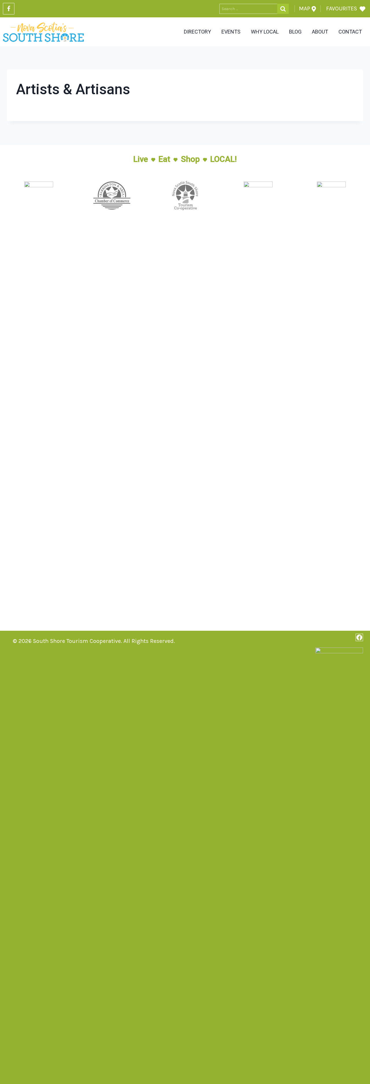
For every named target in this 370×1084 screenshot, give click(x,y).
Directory (197, 32)
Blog (295, 32)
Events (230, 32)
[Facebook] (8, 8)
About (320, 32)
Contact (350, 32)
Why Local (265, 32)
